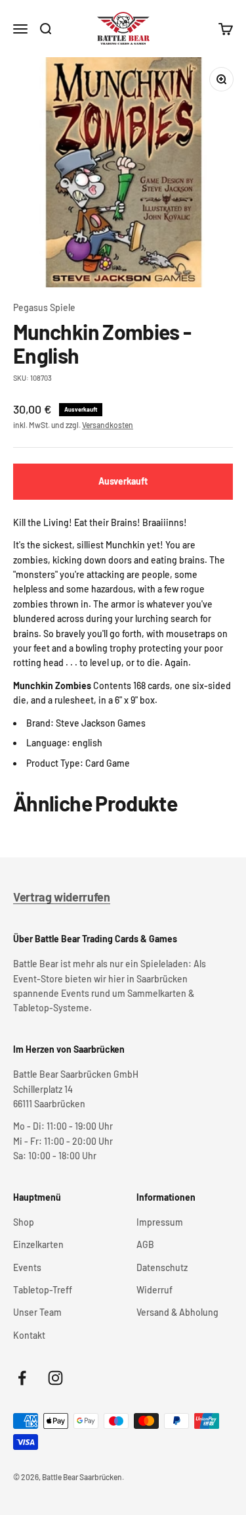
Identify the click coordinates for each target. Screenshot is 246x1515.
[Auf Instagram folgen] (55, 1378)
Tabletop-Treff (42, 1289)
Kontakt (29, 1335)
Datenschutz (162, 1267)
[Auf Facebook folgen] (22, 1378)
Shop (23, 1222)
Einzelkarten (38, 1244)
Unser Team (37, 1312)
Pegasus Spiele (44, 307)
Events (27, 1267)
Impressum (159, 1222)
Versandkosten (107, 424)
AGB (145, 1244)
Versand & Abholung (177, 1312)
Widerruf (154, 1289)
